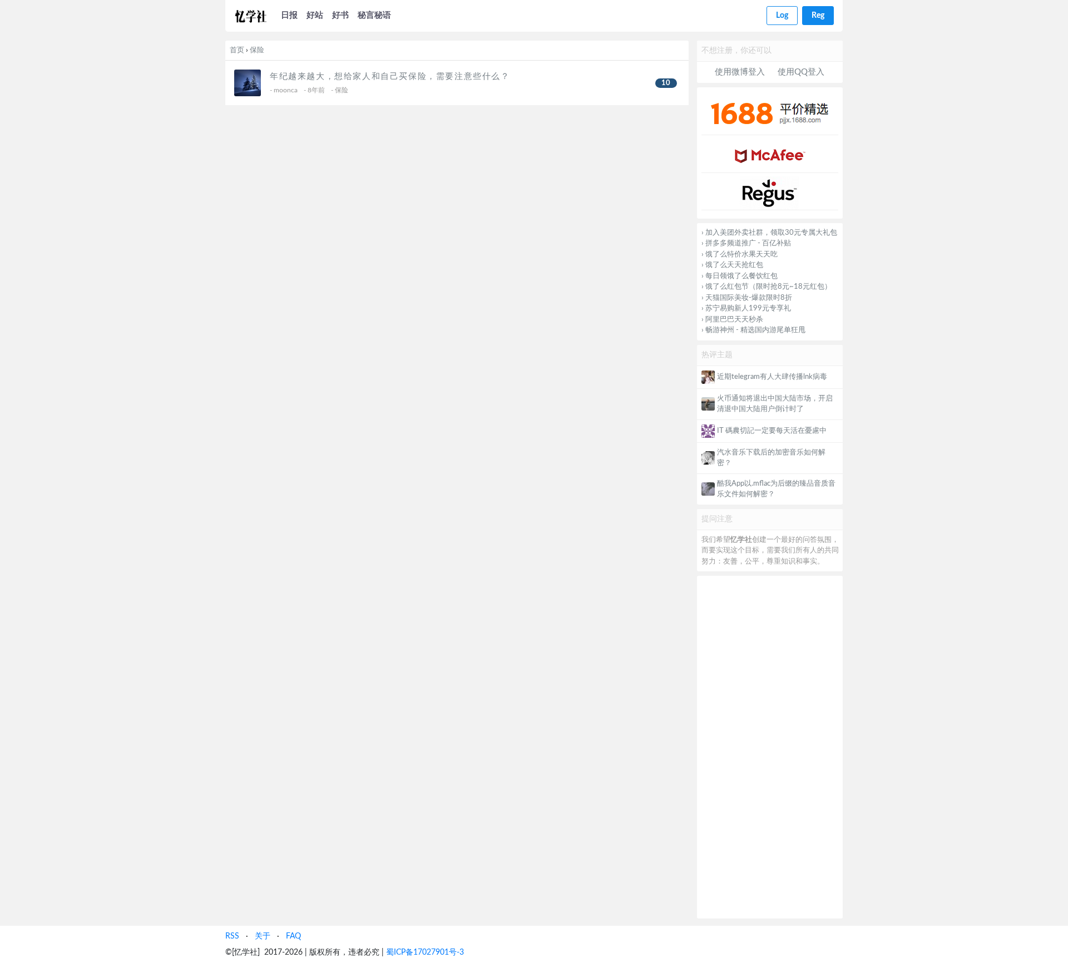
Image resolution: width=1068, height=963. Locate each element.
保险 (257, 50)
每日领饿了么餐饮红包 (741, 276)
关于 (262, 936)
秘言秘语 (374, 15)
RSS (232, 936)
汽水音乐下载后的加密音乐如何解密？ (771, 458)
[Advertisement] (770, 747)
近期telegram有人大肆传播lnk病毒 (772, 377)
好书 (340, 15)
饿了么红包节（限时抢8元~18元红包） (768, 286)
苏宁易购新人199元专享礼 (748, 308)
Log (782, 15)
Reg (818, 15)
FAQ (293, 936)
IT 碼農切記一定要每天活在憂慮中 (772, 430)
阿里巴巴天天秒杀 (734, 319)
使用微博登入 (740, 72)
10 (665, 83)
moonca (286, 90)
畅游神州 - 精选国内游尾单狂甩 (755, 330)
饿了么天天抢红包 (734, 265)
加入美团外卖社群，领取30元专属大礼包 (771, 232)
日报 (289, 15)
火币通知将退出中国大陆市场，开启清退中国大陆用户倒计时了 (775, 404)
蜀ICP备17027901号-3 (425, 952)
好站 (314, 15)
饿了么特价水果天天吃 (741, 254)
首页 (237, 50)
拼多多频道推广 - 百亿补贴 (748, 243)
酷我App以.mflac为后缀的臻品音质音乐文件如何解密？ (776, 489)
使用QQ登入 (801, 72)
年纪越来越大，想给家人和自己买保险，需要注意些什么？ (390, 76)
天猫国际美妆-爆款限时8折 (748, 298)
